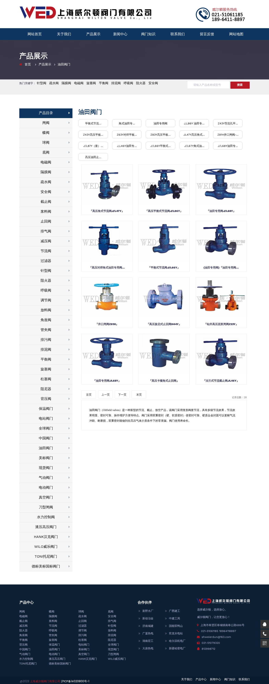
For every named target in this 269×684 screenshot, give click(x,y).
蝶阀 (45, 132)
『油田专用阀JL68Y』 (107, 380)
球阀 (45, 142)
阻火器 (141, 83)
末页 (139, 394)
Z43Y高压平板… (93, 134)
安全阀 (153, 83)
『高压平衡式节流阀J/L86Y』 (164, 210)
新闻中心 (120, 34)
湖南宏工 (147, 640)
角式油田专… (127, 123)
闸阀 (45, 123)
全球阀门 (46, 428)
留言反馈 (207, 34)
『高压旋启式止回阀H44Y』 (164, 324)
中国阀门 (46, 438)
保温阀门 (46, 408)
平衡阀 (103, 83)
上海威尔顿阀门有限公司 (45, 681)
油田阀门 (64, 64)
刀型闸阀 (46, 507)
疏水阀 (54, 83)
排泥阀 (116, 83)
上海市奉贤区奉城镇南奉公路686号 (222, 625)
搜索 (240, 84)
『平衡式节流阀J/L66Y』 (164, 267)
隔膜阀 (66, 83)
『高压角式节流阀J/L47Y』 (107, 210)
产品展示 (93, 34)
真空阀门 (46, 497)
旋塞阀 (91, 83)
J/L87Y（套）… (93, 145)
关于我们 (64, 34)
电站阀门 (46, 418)
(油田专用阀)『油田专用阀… (221, 267)
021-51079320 (211, 642)
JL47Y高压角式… (194, 134)
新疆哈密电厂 (177, 648)
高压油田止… (93, 157)
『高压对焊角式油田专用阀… (107, 267)
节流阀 (46, 251)
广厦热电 (147, 633)
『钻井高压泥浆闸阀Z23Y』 (221, 324)
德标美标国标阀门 (46, 566)
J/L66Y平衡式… (160, 145)
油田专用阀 (160, 123)
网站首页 (35, 34)
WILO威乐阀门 (46, 546)
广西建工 (174, 610)
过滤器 (46, 261)
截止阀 (46, 201)
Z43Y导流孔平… (228, 123)
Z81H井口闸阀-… (227, 134)
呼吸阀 (128, 83)
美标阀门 (46, 458)
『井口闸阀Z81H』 (107, 324)
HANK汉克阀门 (46, 537)
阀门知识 (148, 34)
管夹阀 (46, 330)
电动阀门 (46, 487)
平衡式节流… (93, 123)
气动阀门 (46, 477)
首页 (28, 64)
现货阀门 (46, 468)
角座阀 (46, 320)
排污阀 (46, 339)
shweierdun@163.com (216, 636)
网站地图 (236, 34)
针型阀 (41, 83)
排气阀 (46, 231)
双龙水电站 (176, 633)
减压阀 (46, 241)
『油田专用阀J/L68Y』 (221, 210)
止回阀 (46, 221)
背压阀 (46, 399)
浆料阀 (46, 211)
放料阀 (46, 310)
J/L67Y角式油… (194, 145)
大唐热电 (147, 648)
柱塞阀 (46, 379)
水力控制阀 (46, 517)
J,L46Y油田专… (127, 145)
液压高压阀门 (46, 527)
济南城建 (147, 625)
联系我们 (178, 34)
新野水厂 (147, 610)
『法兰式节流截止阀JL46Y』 (221, 380)
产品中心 (201, 679)
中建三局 (174, 618)
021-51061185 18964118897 (218, 631)
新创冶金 (147, 618)
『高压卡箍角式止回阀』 (164, 380)
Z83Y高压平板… (160, 134)
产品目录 (46, 113)
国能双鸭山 (176, 625)
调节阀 (46, 300)
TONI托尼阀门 (46, 556)
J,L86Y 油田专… (194, 123)
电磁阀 (78, 83)
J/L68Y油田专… (228, 145)
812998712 (208, 648)
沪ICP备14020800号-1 (75, 681)
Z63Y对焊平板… (127, 134)
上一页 (105, 394)
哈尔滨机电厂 (177, 640)
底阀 (45, 152)
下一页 (122, 394)
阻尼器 (46, 389)
